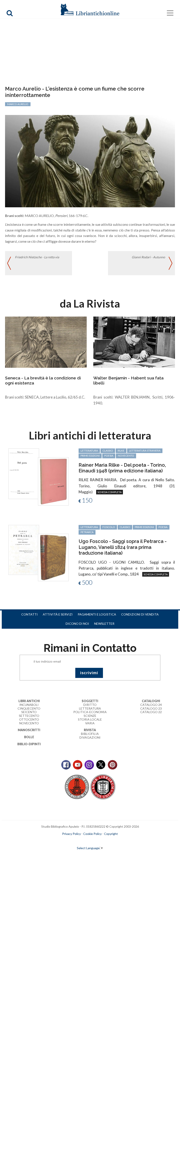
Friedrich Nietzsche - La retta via (37, 257)
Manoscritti (29, 730)
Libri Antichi (29, 701)
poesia (108, 455)
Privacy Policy (71, 834)
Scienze (90, 716)
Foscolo (109, 527)
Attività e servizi (58, 614)
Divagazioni (90, 737)
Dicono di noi (77, 623)
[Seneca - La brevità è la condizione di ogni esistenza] (46, 342)
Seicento (29, 712)
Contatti (29, 614)
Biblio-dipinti (29, 744)
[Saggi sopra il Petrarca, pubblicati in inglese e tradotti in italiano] (23, 549)
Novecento (126, 455)
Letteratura (90, 708)
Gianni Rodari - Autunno (148, 257)
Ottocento (29, 719)
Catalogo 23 (151, 708)
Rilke (121, 450)
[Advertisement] (90, 53)
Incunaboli (29, 705)
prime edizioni (90, 455)
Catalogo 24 (151, 705)
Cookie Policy (92, 834)
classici (108, 450)
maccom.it (77, 841)
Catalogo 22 (151, 712)
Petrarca (87, 532)
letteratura (89, 450)
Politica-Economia (90, 712)
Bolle (29, 737)
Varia (90, 723)
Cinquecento (29, 708)
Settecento (29, 716)
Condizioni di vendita (140, 614)
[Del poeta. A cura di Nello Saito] (23, 473)
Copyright (111, 834)
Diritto (90, 705)
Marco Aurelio (17, 104)
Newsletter (104, 623)
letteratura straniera (144, 450)
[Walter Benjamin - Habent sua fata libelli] (134, 342)
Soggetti (90, 701)
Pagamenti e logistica (97, 614)
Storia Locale (90, 719)
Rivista (90, 730)
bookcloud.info (98, 841)
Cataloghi (151, 701)
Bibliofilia (90, 734)
